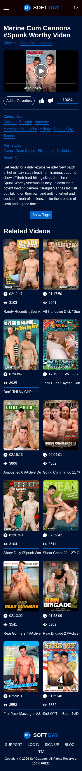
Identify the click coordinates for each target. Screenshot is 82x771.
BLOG (69, 745)
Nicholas (64, 151)
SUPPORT (13, 745)
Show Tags (41, 215)
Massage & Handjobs (20, 129)
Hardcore (42, 122)
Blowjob (25, 122)
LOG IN (33, 745)
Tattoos (9, 136)
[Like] (41, 100)
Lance (49, 151)
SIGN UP (52, 745)
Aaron (8, 151)
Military (45, 129)
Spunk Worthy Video (36, 43)
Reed (7, 158)
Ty (16, 158)
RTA (41, 752)
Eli (40, 151)
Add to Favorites (19, 101)
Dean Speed (25, 151)
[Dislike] (50, 100)
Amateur (10, 122)
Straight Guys (63, 129)
